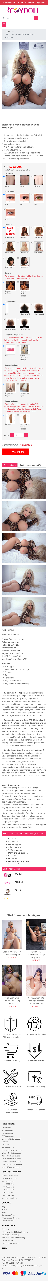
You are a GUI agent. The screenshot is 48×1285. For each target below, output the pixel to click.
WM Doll (18, 874)
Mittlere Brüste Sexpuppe (11, 1153)
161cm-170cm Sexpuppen (12, 1161)
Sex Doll (12, 839)
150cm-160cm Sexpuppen (12, 1164)
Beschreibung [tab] (10, 465)
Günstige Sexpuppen (10, 1176)
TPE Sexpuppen (15, 850)
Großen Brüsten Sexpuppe (12, 1150)
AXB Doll (19, 882)
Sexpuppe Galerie (8, 1221)
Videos (4, 1209)
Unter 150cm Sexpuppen (11, 1159)
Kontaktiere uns (8, 1240)
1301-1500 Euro (8, 1187)
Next (42, 77)
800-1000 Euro (7, 1181)
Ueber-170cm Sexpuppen (11, 1167)
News (4, 1212)
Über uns (5, 1229)
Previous (6, 77)
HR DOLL (12, 31)
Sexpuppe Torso (8, 1147)
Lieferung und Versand (10, 1243)
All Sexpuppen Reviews (11, 1218)
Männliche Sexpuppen (18, 853)
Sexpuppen (13, 841)
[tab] (3, 111)
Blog (3, 1207)
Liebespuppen (14, 844)
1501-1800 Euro (8, 1190)
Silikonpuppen (14, 847)
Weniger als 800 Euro (10, 1178)
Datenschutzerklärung (10, 1235)
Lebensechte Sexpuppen (19, 861)
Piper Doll (19, 890)
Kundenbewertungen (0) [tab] (30, 465)
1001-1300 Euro (8, 1184)
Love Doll (12, 858)
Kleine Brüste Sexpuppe (11, 1156)
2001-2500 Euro (8, 1195)
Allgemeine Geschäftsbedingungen (15, 1232)
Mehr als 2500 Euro (9, 1198)
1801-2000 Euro (8, 1192)
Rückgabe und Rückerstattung (13, 1238)
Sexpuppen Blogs (8, 1215)
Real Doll (12, 855)
